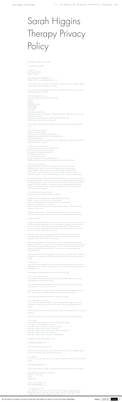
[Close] (120, 399)
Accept (114, 399)
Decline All (105, 399)
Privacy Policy (70, 399)
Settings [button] (97, 399)
